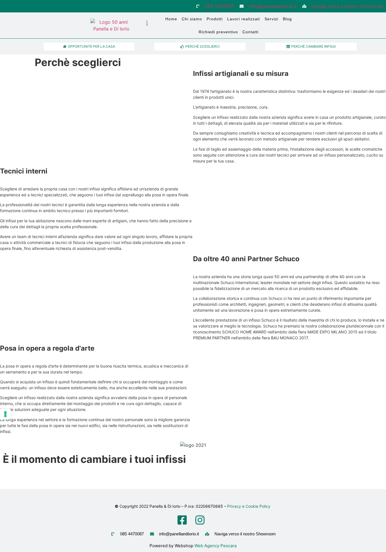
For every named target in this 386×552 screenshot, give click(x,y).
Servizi (271, 19)
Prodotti (215, 19)
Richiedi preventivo (218, 32)
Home (171, 19)
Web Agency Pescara (215, 545)
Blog (287, 19)
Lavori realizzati (243, 19)
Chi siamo (192, 19)
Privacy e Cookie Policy (249, 506)
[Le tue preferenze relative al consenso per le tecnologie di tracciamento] (5, 414)
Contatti (250, 32)
